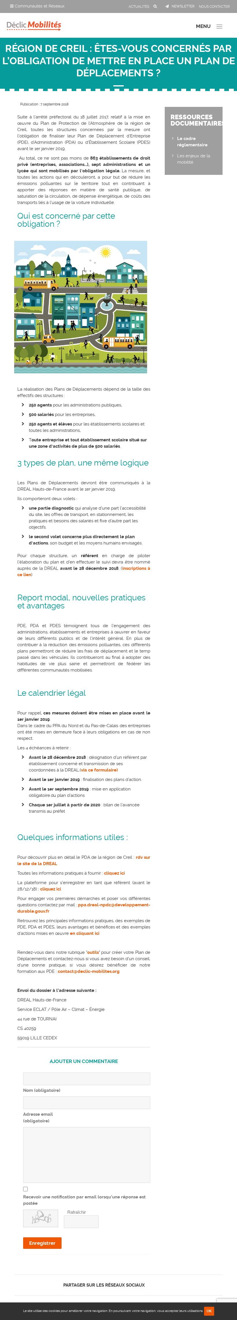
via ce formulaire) (99, 770)
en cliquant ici (84, 933)
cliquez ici (114, 873)
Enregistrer (42, 1243)
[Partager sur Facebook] (152, 1285)
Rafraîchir (76, 1212)
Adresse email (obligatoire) (38, 1118)
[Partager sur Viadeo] (167, 1285)
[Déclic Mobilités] (34, 24)
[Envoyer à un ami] (172, 1285)
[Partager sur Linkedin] (162, 1285)
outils (93, 952)
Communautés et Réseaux (39, 6)
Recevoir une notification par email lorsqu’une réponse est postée (84, 1200)
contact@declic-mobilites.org (89, 971)
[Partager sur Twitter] (157, 1285)
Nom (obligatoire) (41, 1090)
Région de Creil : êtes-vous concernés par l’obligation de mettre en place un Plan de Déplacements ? (118, 61)
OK (209, 1311)
